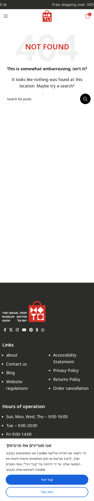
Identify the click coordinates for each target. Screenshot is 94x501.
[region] (47, 470)
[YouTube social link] (24, 330)
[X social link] (11, 330)
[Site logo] (47, 15)
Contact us (16, 364)
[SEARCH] (85, 99)
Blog (10, 372)
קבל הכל (47, 479)
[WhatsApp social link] (43, 330)
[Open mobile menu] (5, 16)
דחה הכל (47, 492)
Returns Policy (66, 379)
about (12, 355)
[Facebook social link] (5, 330)
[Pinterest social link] (31, 330)
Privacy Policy (66, 370)
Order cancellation (71, 388)
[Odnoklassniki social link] (37, 330)
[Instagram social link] (17, 330)
